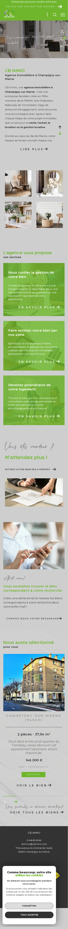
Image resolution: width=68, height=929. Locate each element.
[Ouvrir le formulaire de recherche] (55, 15)
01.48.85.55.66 (34, 840)
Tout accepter (29, 914)
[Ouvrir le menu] (63, 14)
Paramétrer (29, 905)
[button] (15, 801)
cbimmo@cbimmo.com (34, 844)
